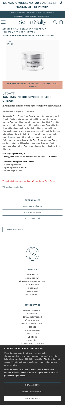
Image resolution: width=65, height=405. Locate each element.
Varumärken (32, 285)
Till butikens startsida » (12, 187)
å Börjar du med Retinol (33, 281)
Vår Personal (33, 295)
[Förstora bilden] (32, 60)
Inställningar (32, 385)
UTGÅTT (8, 93)
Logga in (32, 337)
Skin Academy (33, 278)
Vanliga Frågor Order (32, 324)
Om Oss (32, 327)
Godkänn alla (32, 398)
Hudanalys (32, 288)
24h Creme (40, 29)
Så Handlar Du (32, 320)
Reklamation (32, 334)
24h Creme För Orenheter (18, 32)
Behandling (32, 291)
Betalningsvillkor (32, 317)
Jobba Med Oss (32, 330)
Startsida (8, 29)
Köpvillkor (32, 314)
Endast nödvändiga (32, 392)
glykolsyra (11, 137)
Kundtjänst (32, 340)
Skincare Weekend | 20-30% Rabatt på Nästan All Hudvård (32, 85)
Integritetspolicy (32, 310)
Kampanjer (32, 275)
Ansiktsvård (23, 29)
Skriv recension (15, 229)
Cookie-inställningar (33, 344)
